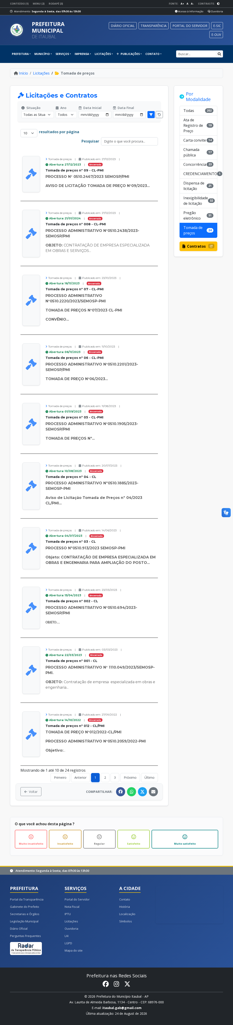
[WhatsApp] (131, 791)
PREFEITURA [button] (20, 54)
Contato (124, 899)
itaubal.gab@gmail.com (122, 1008)
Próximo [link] (130, 777)
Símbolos (125, 921)
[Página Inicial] (19, 30)
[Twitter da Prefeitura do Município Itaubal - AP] (127, 984)
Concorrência (197, 164)
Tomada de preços (197, 230)
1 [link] (95, 777)
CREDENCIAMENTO (200, 173)
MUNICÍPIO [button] (42, 54)
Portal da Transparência (26, 899)
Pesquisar (90, 141)
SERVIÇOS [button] (62, 54)
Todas (197, 110)
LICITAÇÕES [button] (103, 54)
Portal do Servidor (77, 899)
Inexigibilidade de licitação (198, 200)
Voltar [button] (33, 791)
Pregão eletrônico (197, 215)
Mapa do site (74, 950)
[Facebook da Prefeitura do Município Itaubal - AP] (106, 984)
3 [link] (115, 777)
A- (192, 3)
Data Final (125, 108)
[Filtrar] (151, 114)
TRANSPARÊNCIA (154, 25)
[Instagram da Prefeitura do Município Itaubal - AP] (116, 984)
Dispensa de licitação (197, 186)
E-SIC (217, 25)
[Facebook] (120, 791)
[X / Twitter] (142, 791)
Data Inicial (91, 108)
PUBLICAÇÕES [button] (130, 54)
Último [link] (149, 777)
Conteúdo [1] (19, 3)
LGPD (68, 943)
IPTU (68, 914)
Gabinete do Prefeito (24, 907)
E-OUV (216, 34)
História (124, 907)
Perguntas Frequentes (25, 936)
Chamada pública (197, 152)
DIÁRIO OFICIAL (123, 25)
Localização (127, 914)
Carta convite (197, 140)
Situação (33, 108)
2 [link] (105, 777)
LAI (66, 936)
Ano (62, 108)
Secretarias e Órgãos (24, 914)
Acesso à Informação (190, 11)
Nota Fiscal (72, 907)
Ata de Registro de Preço (197, 125)
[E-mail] (153, 791)
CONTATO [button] (152, 54)
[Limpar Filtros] (159, 114)
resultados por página (59, 131)
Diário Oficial (19, 928)
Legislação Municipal (24, 921)
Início (23, 73)
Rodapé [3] (56, 3)
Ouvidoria (216, 11)
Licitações (41, 73)
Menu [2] (38, 3)
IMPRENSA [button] (82, 54)
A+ (182, 3)
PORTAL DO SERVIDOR (189, 25)
